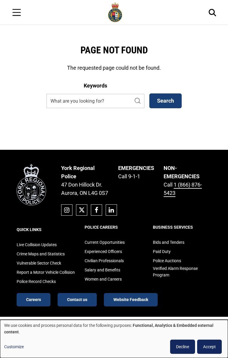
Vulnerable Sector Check (39, 263)
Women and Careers (103, 279)
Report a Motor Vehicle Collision (46, 272)
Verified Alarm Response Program (175, 271)
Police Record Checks (36, 281)
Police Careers (101, 227)
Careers (33, 299)
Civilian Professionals (104, 260)
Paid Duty (162, 251)
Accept (209, 346)
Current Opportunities (105, 242)
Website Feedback (130, 299)
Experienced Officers (103, 251)
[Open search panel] (212, 12)
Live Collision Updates (37, 244)
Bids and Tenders (168, 242)
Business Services (173, 227)
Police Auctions (167, 260)
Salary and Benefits (102, 270)
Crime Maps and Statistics (41, 254)
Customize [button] (14, 346)
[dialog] (114, 339)
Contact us (77, 299)
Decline (182, 346)
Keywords (95, 85)
